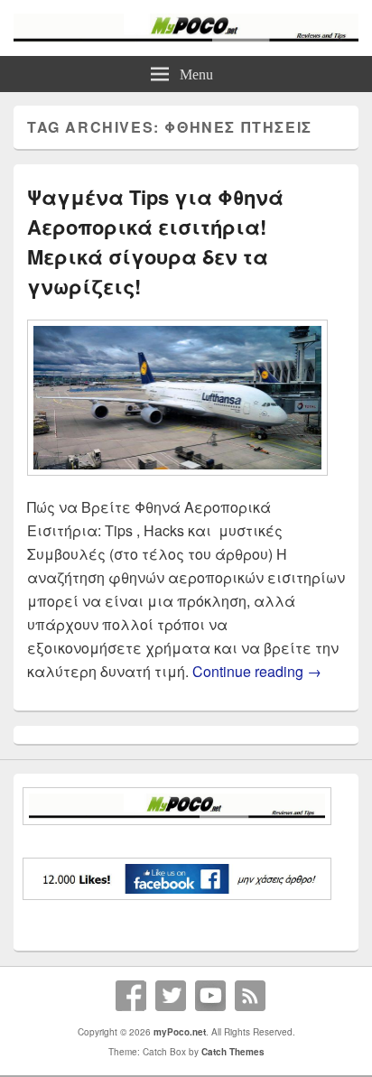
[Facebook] (131, 995)
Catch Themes (233, 1051)
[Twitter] (170, 995)
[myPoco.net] (186, 36)
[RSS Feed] (250, 995)
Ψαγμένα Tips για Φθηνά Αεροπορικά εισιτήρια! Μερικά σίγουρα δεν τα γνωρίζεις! (155, 241)
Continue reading (256, 671)
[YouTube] (210, 995)
